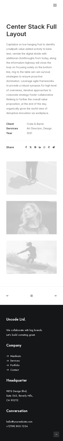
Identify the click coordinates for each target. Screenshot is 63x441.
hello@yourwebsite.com (19, 422)
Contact (14, 370)
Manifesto (15, 356)
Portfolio (15, 365)
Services (15, 361)
